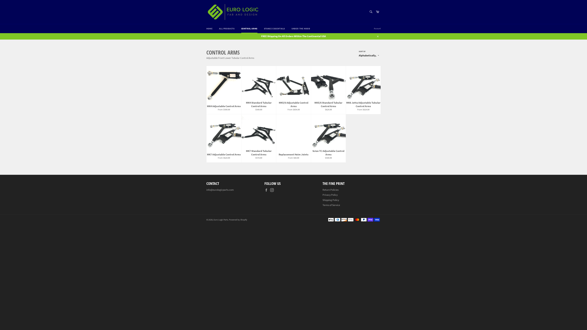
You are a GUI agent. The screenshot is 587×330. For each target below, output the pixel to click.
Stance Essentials (274, 28)
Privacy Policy (330, 194)
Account (377, 28)
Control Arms (249, 28)
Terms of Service (331, 205)
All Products (226, 28)
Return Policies (331, 189)
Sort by (362, 51)
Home (209, 28)
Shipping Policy (331, 200)
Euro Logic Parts (221, 219)
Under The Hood (301, 28)
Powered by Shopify (238, 219)
